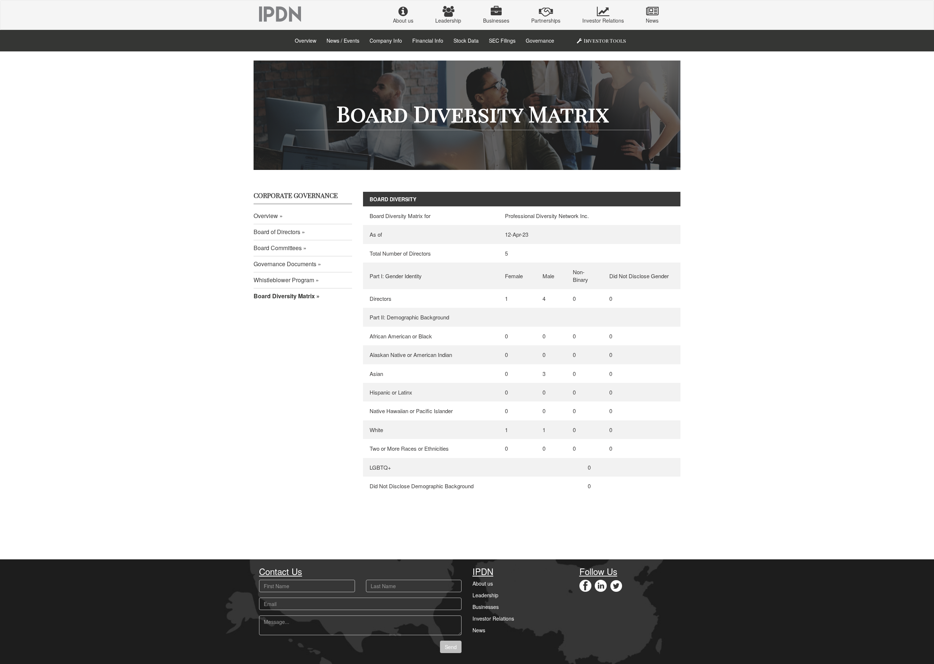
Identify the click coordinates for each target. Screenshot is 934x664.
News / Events (343, 40)
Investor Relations (603, 20)
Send (451, 647)
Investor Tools (605, 40)
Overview (305, 40)
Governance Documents (285, 264)
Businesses (496, 20)
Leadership (448, 20)
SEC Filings (502, 40)
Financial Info (427, 40)
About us (403, 20)
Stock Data (466, 40)
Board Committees (278, 248)
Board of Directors (277, 232)
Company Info (386, 40)
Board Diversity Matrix (284, 296)
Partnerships (545, 20)
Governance (540, 40)
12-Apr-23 (516, 234)
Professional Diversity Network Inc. (547, 216)
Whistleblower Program (284, 280)
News (652, 20)
